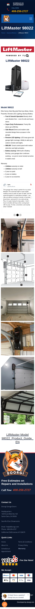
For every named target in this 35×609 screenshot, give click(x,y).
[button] (4, 197)
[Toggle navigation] (30, 19)
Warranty (21, 548)
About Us (4, 545)
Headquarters (6, 511)
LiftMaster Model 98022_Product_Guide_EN (17, 438)
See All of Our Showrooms (10, 521)
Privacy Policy (23, 545)
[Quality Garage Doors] (10, 18)
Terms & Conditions (25, 542)
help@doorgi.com (12, 527)
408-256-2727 (22, 490)
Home (3, 542)
